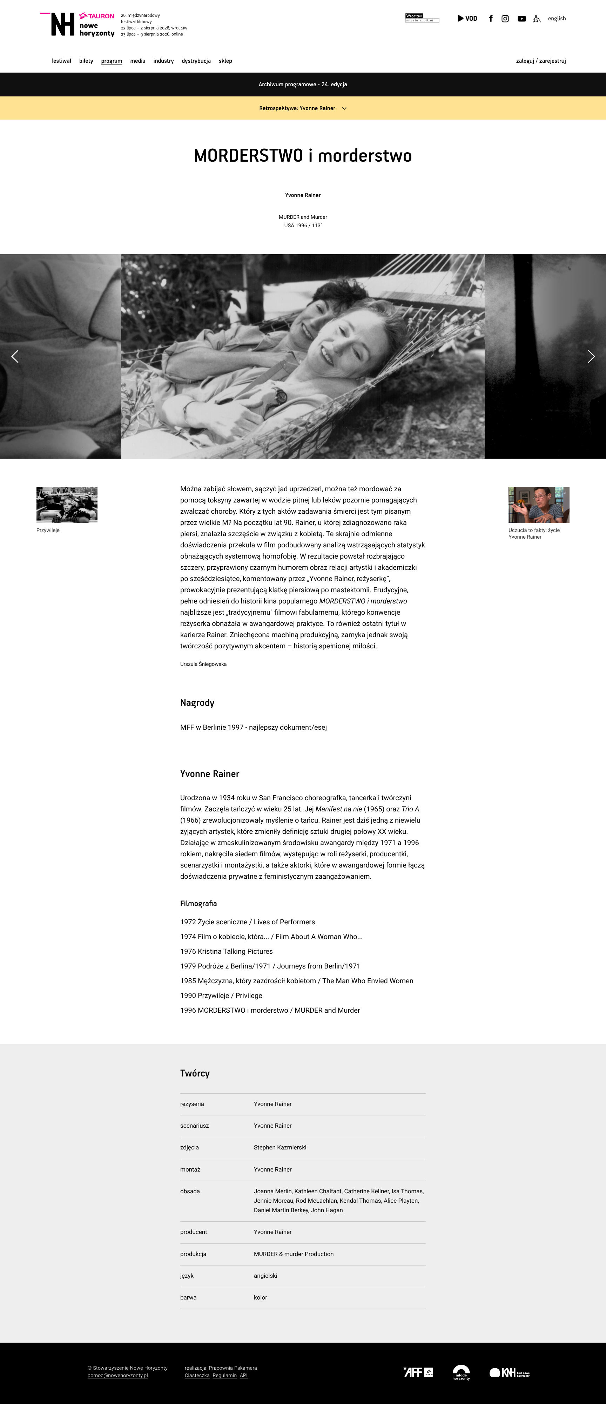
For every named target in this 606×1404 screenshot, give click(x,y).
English (557, 18)
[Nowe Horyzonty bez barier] (537, 23)
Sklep (225, 61)
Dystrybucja (196, 61)
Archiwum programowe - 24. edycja (303, 84)
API (244, 1375)
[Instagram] (505, 23)
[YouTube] (521, 23)
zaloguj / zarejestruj (541, 61)
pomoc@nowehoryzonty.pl (118, 1375)
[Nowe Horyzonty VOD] (467, 19)
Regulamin (225, 1375)
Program (111, 61)
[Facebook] (491, 23)
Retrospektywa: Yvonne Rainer (298, 108)
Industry (164, 61)
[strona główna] (123, 24)
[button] (591, 356)
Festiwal (61, 61)
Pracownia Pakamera (233, 1368)
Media (137, 61)
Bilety (86, 61)
